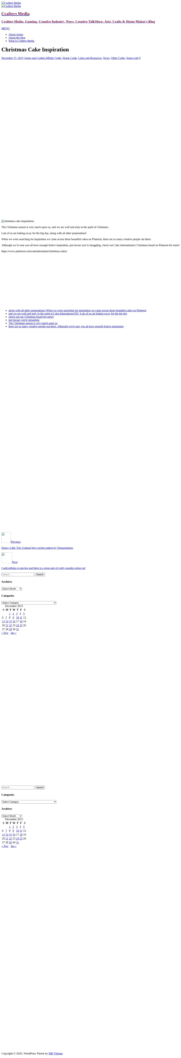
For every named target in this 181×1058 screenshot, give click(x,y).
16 (14, 621)
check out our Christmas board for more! (31, 316)
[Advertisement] (90, 87)
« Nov (4, 632)
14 (6, 621)
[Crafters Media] (11, 2)
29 (10, 629)
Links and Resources (90, 58)
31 (17, 629)
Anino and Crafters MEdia (39, 58)
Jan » (13, 632)
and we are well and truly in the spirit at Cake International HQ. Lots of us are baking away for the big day (67, 313)
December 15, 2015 (12, 58)
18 (21, 621)
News (106, 58)
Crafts (57, 58)
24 (17, 625)
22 (10, 625)
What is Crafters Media (21, 40)
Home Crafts (70, 58)
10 (17, 617)
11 (21, 617)
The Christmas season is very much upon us (32, 323)
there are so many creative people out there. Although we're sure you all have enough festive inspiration (66, 326)
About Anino (15, 34)
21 (6, 625)
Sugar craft (132, 58)
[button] (5, 28)
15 (10, 621)
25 (21, 625)
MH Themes (56, 1053)
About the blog (16, 37)
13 (3, 621)
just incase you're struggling (23, 319)
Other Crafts (118, 58)
